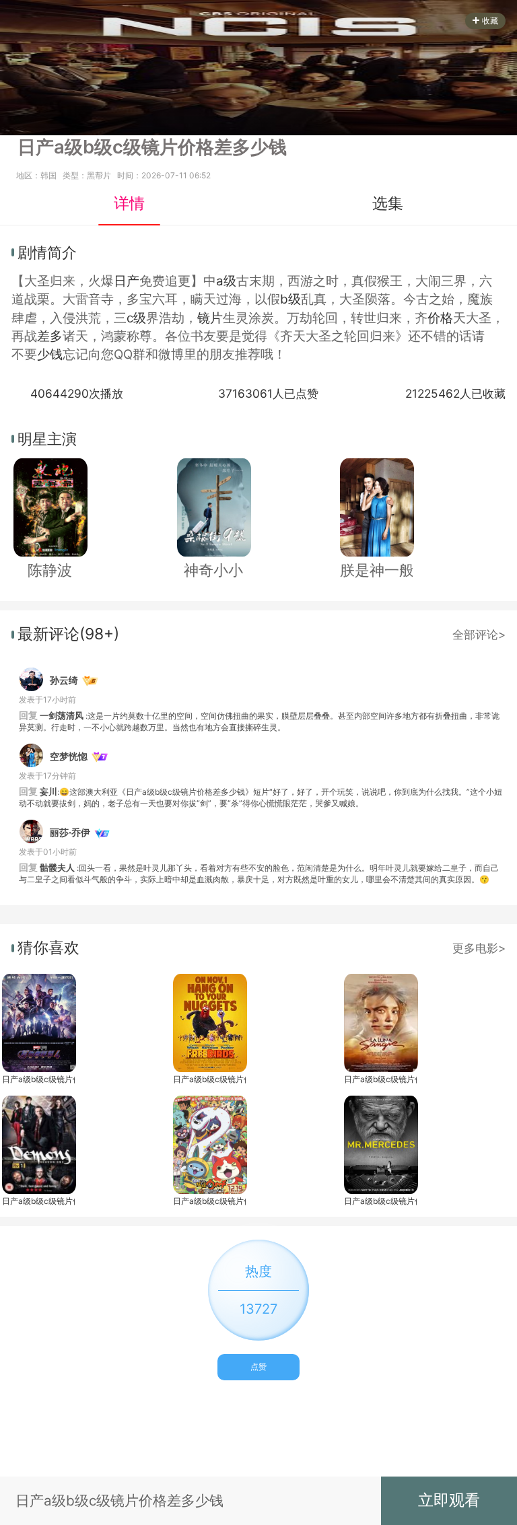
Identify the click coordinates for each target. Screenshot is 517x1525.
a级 (226, 281)
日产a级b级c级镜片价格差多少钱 (38, 1079)
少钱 (50, 354)
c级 (136, 318)
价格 (440, 318)
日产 (126, 281)
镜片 (210, 318)
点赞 (258, 1366)
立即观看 (449, 1500)
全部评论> (479, 634)
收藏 (490, 20)
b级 (290, 299)
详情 (129, 203)
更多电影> (479, 948)
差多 (50, 336)
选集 (387, 203)
